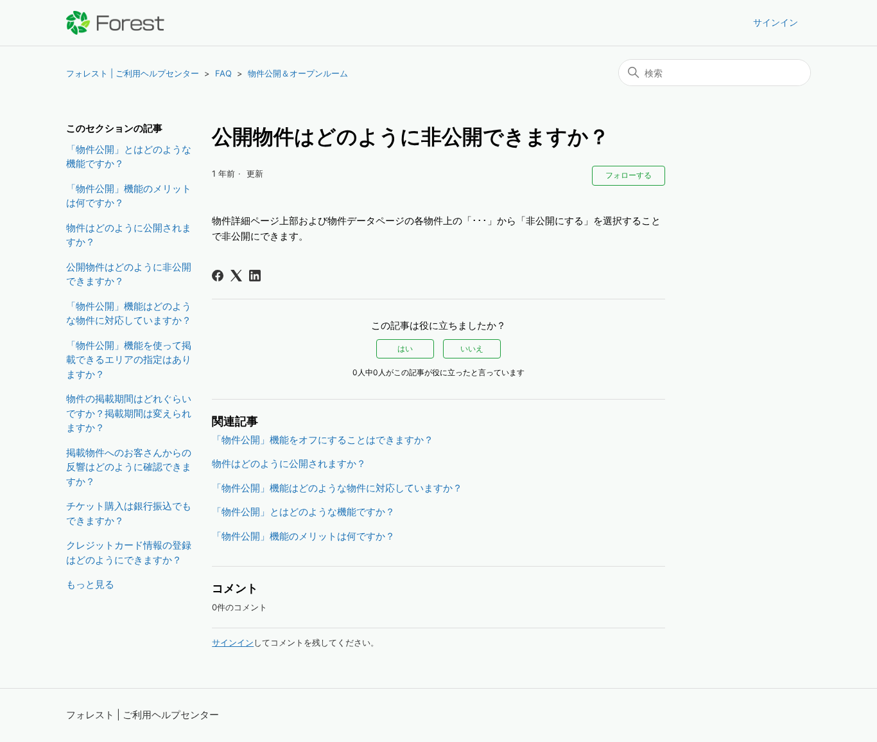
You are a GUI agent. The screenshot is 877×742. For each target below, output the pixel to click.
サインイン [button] (775, 22)
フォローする (628, 175)
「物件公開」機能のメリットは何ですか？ (128, 195)
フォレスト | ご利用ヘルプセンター (132, 73)
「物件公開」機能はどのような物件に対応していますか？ (128, 313)
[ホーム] (115, 23)
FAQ (223, 73)
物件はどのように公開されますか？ (128, 235)
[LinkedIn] (255, 275)
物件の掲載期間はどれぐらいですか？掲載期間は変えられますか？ (128, 413)
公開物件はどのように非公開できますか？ (128, 274)
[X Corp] (236, 275)
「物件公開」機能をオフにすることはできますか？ (322, 440)
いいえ (471, 348)
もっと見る (90, 584)
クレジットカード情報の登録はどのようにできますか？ (128, 552)
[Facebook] (217, 275)
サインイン (233, 642)
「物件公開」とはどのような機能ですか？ (128, 156)
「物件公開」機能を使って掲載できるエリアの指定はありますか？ (128, 359)
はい (405, 348)
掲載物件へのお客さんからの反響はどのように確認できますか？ (128, 467)
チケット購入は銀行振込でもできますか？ (128, 513)
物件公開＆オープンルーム (298, 73)
